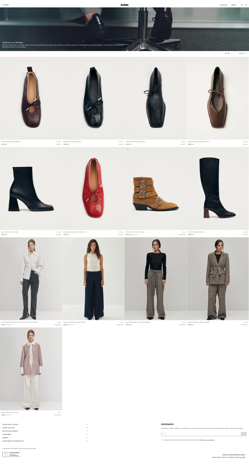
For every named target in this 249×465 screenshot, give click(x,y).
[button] (5, 5)
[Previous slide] (2, 99)
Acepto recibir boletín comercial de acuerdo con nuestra (189, 440)
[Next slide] (59, 99)
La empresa (6, 434)
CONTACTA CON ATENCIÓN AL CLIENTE (233, 454)
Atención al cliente (10, 424)
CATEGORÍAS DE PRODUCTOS (13, 441)
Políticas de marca (10, 431)
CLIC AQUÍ (242, 457)
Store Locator (8, 428)
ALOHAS (15, 448)
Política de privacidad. (207, 440)
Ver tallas (57, 136)
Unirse (5, 438)
